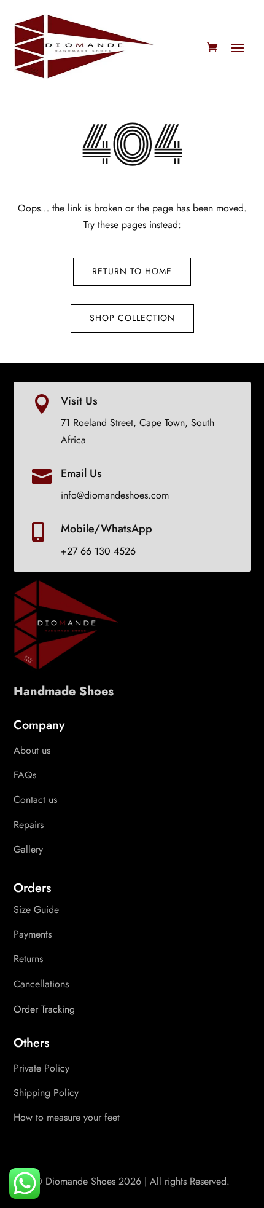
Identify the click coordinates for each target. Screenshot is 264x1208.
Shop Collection (132, 318)
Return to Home (132, 271)
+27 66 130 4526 (98, 551)
